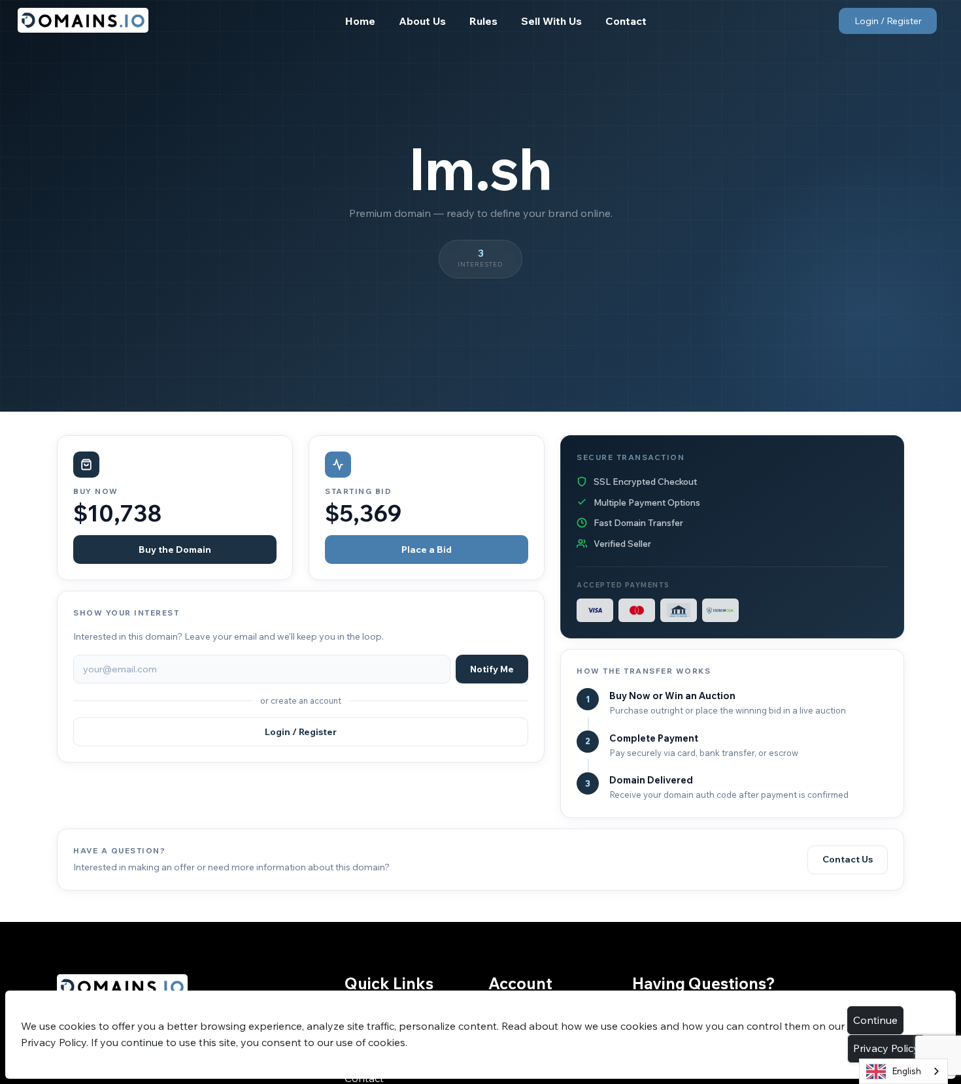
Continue (875, 1020)
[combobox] (903, 1071)
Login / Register (888, 21)
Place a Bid (426, 549)
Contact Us (847, 859)
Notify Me (492, 669)
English (906, 1071)
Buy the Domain (175, 549)
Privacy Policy (886, 1048)
